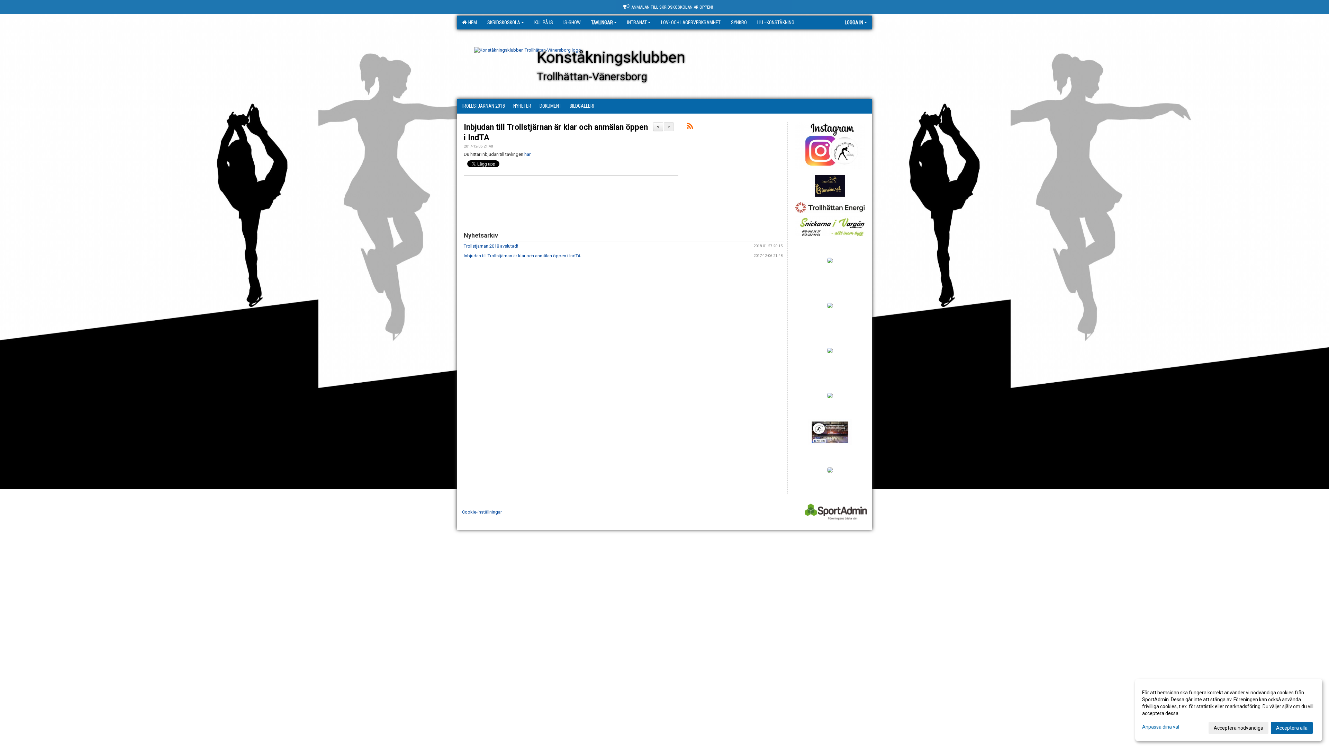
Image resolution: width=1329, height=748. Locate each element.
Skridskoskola (503, 22)
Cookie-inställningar (482, 512)
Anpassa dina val (1160, 727)
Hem (471, 22)
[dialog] (1228, 710)
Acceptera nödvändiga (1238, 728)
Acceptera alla (1292, 728)
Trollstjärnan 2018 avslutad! (491, 246)
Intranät (637, 22)
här (527, 154)
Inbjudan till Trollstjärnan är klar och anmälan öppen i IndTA (522, 255)
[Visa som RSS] (690, 127)
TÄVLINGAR (602, 22)
